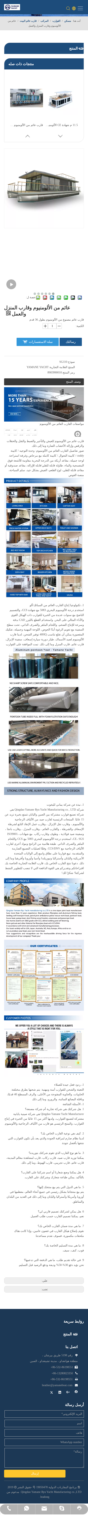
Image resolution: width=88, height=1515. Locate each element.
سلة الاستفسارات (41, 342)
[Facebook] (76, 1392)
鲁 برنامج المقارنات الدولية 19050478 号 (56, 1487)
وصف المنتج (73, 381)
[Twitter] (51, 1392)
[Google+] (68, 1392)
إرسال (35, 1473)
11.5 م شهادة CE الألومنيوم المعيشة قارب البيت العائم (61, 125)
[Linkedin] (59, 1392)
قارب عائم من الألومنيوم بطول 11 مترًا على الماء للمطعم (26, 125)
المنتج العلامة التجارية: (62, 367)
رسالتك (71, 342)
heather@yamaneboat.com (57, 1385)
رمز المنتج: (68, 372)
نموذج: (71, 361)
